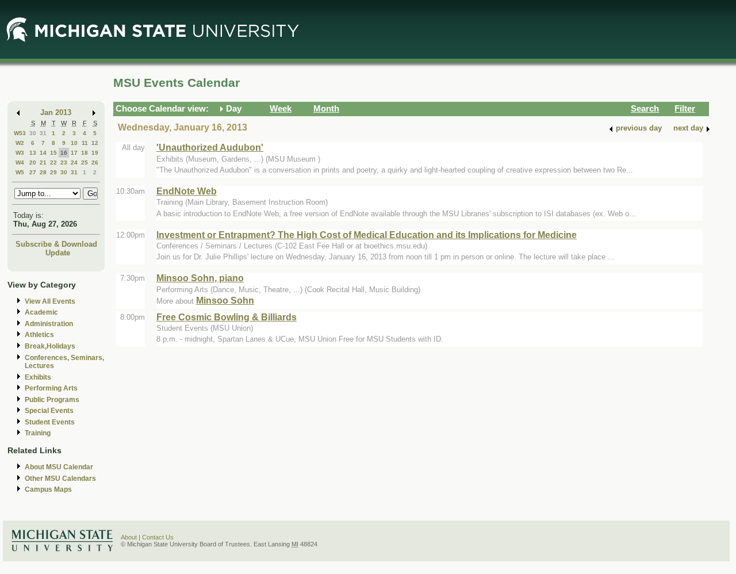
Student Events (50, 422)
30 (32, 133)
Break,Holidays (50, 346)
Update (57, 252)
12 (94, 143)
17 (74, 153)
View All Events (50, 301)
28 (43, 172)
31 (43, 133)
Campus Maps (48, 489)
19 (94, 153)
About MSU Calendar (59, 467)
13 (32, 153)
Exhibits (38, 377)
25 (84, 162)
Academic (41, 312)
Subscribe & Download (56, 244)
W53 (20, 133)
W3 (20, 153)
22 (53, 162)
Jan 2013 (55, 112)
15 (53, 153)
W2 (20, 143)
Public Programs (52, 400)
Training (38, 433)
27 (32, 172)
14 (43, 153)
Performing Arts (51, 388)
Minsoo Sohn (225, 300)
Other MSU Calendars (60, 478)
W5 (20, 172)
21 (43, 162)
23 (63, 162)
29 (53, 172)
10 (74, 143)
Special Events (49, 411)
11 (85, 143)
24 (74, 162)
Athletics (39, 335)
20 (32, 162)
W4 (20, 162)
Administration (49, 324)
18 (84, 153)
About (129, 537)
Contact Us (158, 537)
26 (94, 162)
